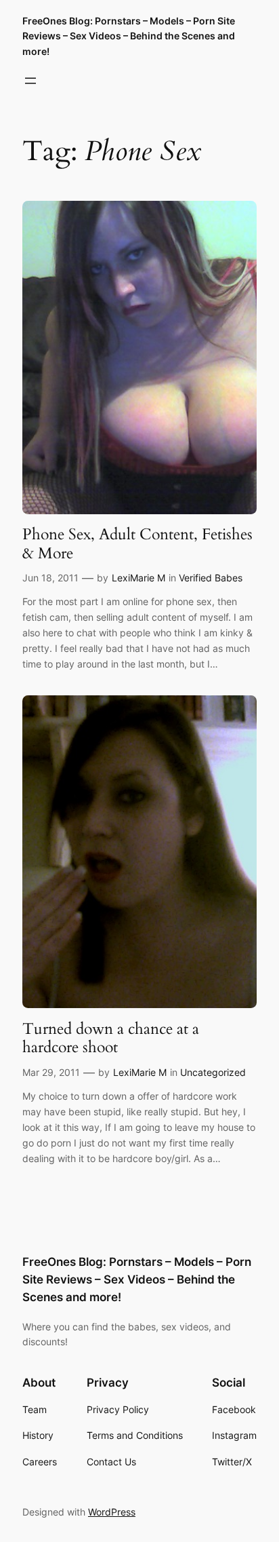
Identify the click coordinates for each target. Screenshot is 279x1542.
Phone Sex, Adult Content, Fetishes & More (137, 543)
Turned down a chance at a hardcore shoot (110, 1038)
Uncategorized (213, 1072)
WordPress (111, 1512)
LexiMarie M (138, 577)
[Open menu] (30, 81)
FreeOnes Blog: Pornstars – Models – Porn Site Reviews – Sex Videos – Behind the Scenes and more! (128, 36)
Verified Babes (210, 577)
